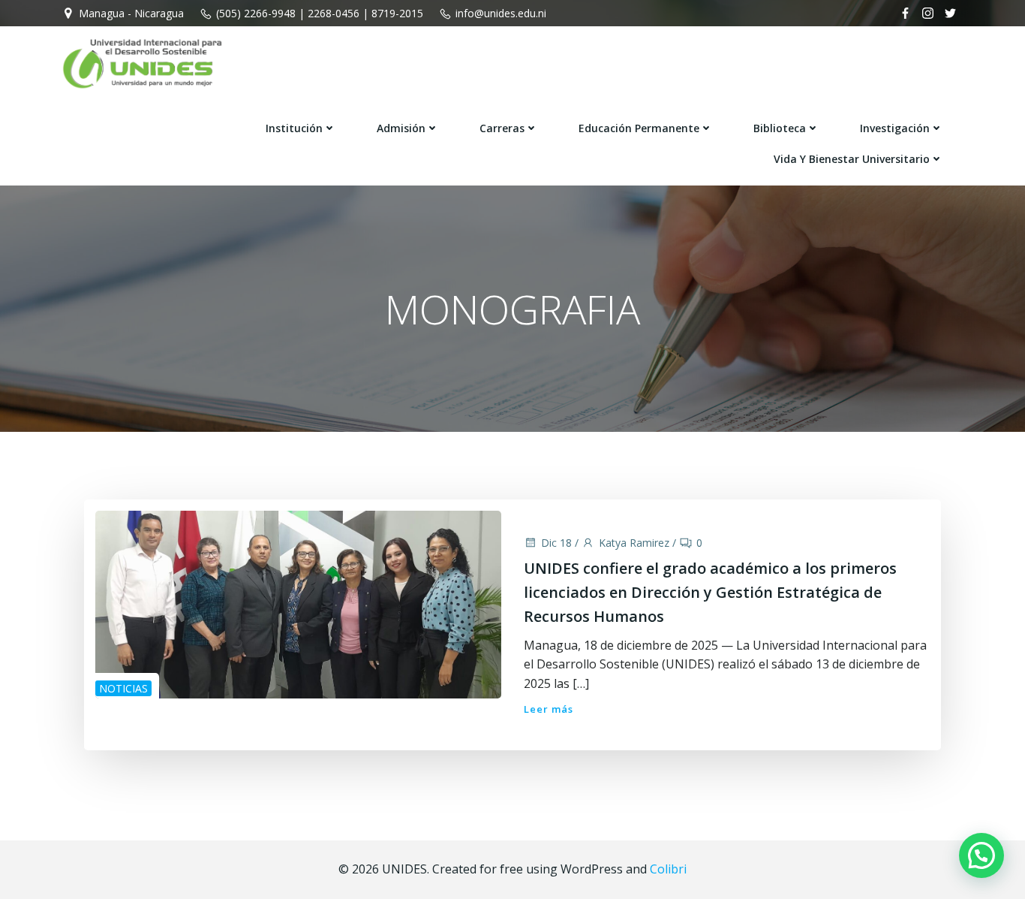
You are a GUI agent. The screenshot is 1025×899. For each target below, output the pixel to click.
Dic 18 (556, 542)
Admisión (401, 128)
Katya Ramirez (634, 542)
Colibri (668, 869)
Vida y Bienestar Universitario (852, 159)
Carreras (502, 128)
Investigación (895, 128)
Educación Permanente (639, 128)
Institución (294, 128)
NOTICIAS (123, 688)
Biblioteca (779, 128)
